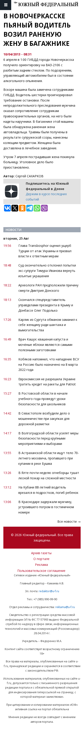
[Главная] (49, 5)
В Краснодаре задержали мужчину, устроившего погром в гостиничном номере (46, 507)
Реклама (41, 564)
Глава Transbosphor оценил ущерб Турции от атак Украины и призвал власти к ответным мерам (44, 250)
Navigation (5, 5)
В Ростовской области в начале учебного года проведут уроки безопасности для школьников (43, 398)
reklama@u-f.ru (65, 607)
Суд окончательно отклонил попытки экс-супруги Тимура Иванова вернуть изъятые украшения (47, 270)
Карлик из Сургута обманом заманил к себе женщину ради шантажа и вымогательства (47, 324)
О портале (41, 559)
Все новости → (69, 521)
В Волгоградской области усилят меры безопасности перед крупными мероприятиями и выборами (48, 438)
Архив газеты (41, 553)
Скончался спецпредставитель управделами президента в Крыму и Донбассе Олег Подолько (45, 305)
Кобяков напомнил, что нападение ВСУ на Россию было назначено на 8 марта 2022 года (48, 364)
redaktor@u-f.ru (49, 591)
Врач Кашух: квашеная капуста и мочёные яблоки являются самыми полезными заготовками (45, 344)
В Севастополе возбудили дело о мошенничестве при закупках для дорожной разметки (44, 418)
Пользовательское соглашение (41, 570)
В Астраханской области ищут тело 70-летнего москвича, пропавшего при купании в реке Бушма (48, 458)
